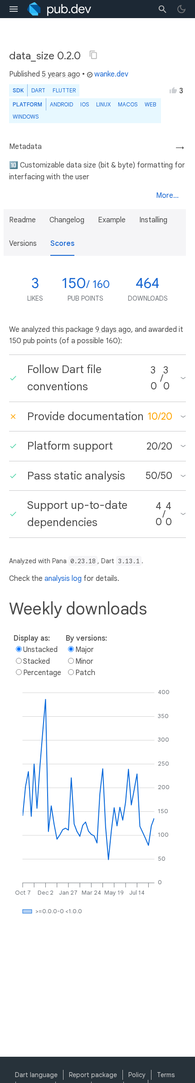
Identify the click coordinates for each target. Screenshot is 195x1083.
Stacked (36, 661)
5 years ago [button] (61, 74)
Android (61, 104)
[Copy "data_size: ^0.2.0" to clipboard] (93, 54)
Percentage (42, 672)
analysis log (63, 578)
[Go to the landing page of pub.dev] (59, 9)
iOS (84, 104)
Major (84, 649)
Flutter (64, 90)
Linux (103, 104)
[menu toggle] (13, 9)
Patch (85, 672)
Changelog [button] (66, 220)
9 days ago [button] (113, 329)
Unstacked (40, 649)
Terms (166, 1075)
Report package (93, 1075)
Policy (137, 1075)
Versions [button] (23, 243)
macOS (127, 104)
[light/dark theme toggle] (181, 9)
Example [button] (112, 220)
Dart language (36, 1075)
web (150, 104)
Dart (38, 90)
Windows (26, 116)
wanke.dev (111, 74)
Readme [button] (22, 220)
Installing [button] (153, 220)
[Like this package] (173, 90)
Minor (84, 661)
